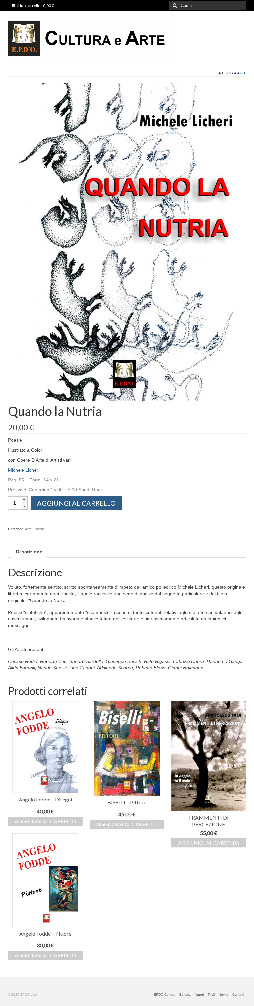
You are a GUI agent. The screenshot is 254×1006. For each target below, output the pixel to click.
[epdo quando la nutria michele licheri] (127, 242)
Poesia (39, 529)
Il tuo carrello (35, 5)
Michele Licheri (23, 470)
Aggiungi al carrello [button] (45, 821)
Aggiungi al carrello (76, 503)
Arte (241, 73)
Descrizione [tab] (29, 551)
